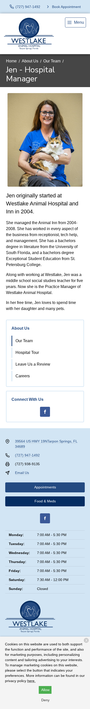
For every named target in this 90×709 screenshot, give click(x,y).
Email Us (22, 473)
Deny (45, 700)
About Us (30, 61)
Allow (45, 690)
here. (31, 681)
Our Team (51, 61)
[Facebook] (45, 412)
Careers (23, 376)
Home (11, 61)
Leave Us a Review (33, 364)
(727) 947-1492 (27, 455)
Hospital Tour (27, 352)
